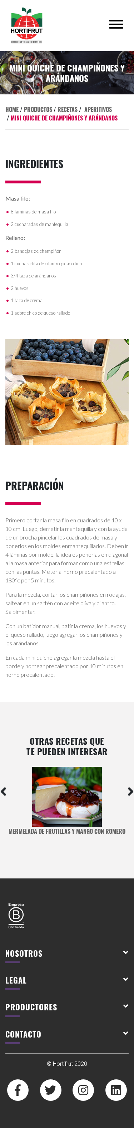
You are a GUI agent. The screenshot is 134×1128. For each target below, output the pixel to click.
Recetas (68, 109)
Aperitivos (98, 109)
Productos (38, 109)
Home (12, 109)
